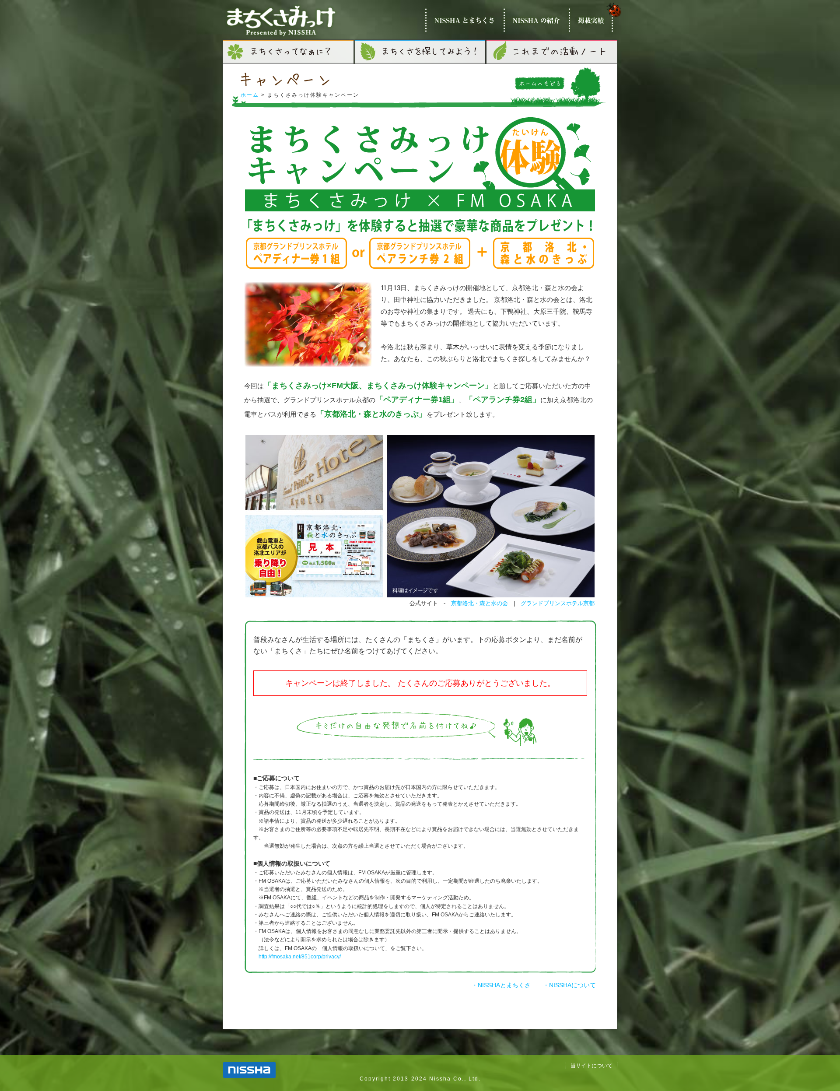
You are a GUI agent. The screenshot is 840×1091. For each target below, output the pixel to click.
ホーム (250, 95)
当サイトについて (591, 1066)
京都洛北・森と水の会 (479, 603)
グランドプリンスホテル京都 (558, 603)
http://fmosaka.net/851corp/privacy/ (300, 957)
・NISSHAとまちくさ (501, 985)
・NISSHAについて (569, 985)
